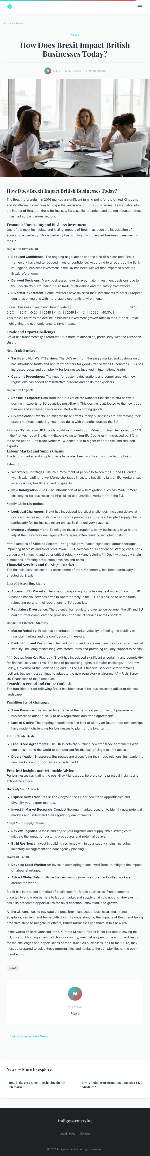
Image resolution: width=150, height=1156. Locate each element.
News (19, 23)
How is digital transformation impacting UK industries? (110, 1085)
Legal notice (67, 1133)
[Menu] (140, 7)
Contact (85, 1133)
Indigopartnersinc (75, 1120)
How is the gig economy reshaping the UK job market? (37, 1085)
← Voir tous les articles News (27, 1036)
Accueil (8, 23)
